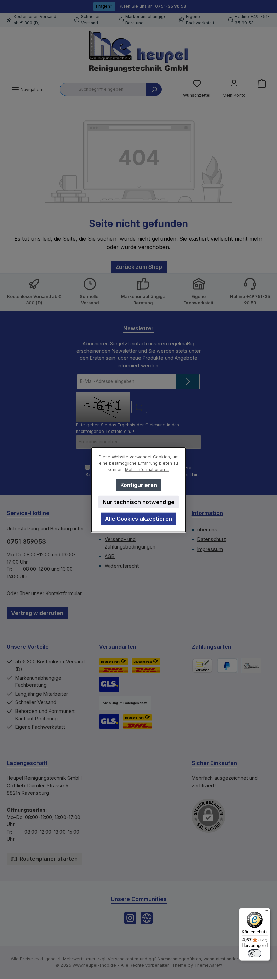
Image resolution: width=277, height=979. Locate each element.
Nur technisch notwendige (138, 501)
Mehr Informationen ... (147, 469)
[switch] (254, 953)
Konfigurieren (138, 484)
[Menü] (266, 912)
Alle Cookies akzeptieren (138, 518)
